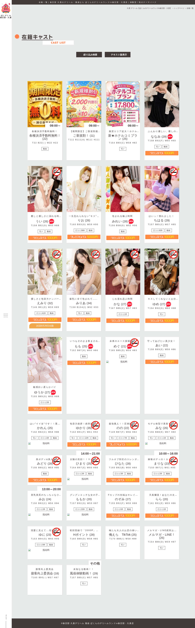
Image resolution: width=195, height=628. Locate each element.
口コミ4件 (45, 438)
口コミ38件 (80, 230)
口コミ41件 (41, 313)
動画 (45, 149)
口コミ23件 (80, 509)
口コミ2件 (45, 402)
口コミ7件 (123, 438)
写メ (123, 149)
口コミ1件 (123, 314)
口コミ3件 (119, 474)
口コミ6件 (119, 509)
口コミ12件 (84, 438)
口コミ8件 (41, 545)
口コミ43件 (158, 230)
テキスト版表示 (118, 54)
